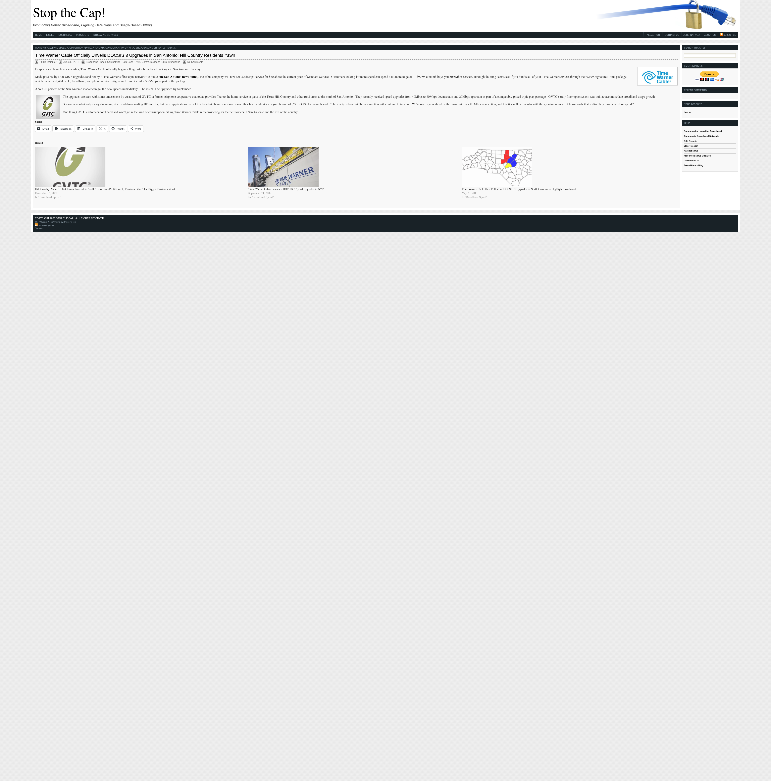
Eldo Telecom (691, 146)
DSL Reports (690, 141)
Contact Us (672, 35)
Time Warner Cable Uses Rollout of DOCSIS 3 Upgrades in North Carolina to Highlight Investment (519, 189)
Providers (82, 35)
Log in (687, 112)
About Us (710, 35)
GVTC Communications (112, 48)
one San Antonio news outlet (178, 76)
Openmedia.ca (691, 160)
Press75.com (70, 222)
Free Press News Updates (697, 156)
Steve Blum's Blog (693, 165)
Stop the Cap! (69, 12)
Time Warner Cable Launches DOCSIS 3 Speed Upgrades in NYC (286, 189)
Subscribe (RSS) (46, 225)
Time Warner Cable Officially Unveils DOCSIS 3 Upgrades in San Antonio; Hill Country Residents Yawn (135, 55)
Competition (75, 48)
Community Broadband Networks (701, 136)
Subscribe (729, 35)
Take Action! (653, 35)
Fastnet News (691, 150)
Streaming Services (105, 35)
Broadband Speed (55, 48)
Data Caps (91, 48)
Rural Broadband (139, 48)
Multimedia (65, 35)
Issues (50, 35)
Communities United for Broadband (703, 131)
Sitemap (39, 228)
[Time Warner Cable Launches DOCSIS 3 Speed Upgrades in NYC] (353, 167)
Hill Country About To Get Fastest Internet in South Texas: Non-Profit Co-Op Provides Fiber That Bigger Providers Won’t (105, 189)
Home (38, 35)
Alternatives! (691, 35)
